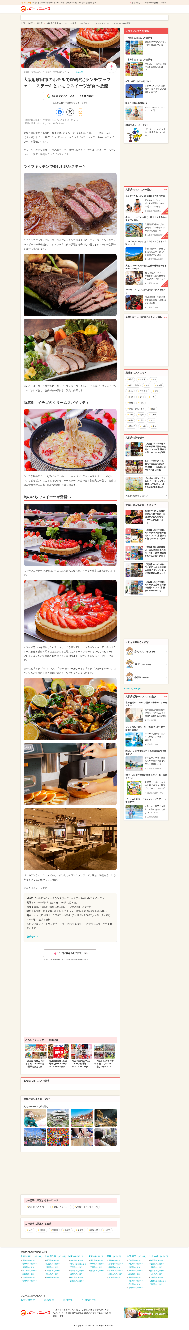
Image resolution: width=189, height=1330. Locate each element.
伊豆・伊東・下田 (136, 409)
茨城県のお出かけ (77, 1281)
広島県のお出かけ (135, 1260)
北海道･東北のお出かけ (31, 1256)
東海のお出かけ (96, 1256)
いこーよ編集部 (76, 72)
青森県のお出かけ (29, 1267)
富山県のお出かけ (53, 1274)
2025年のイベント (61, 1207)
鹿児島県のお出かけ (158, 1281)
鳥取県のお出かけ (135, 1271)
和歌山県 (94, 1230)
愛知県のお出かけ (97, 1260)
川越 (142, 420)
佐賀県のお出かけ (157, 1264)
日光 (152, 397)
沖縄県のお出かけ (157, 1284)
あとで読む (135, 3)
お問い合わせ (28, 1299)
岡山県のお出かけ (135, 1264)
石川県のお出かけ (53, 1271)
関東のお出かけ (76, 1256)
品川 (131, 403)
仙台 (131, 391)
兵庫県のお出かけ (116, 1267)
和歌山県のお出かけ (116, 1274)
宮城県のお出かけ (29, 1264)
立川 (142, 397)
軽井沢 (132, 426)
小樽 (144, 426)
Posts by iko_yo (132, 688)
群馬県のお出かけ (77, 1274)
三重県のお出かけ (97, 1267)
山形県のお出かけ (29, 1277)
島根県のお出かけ (135, 1274)
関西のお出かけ (114, 1256)
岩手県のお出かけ (29, 1271)
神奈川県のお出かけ (78, 1264)
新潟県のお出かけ (53, 1267)
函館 (154, 426)
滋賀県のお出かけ (116, 1277)
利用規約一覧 (89, 1299)
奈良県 (80, 1230)
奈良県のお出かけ (116, 1271)
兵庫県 (68, 1230)
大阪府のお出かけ (116, 1260)
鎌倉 (153, 409)
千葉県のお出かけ (77, 1267)
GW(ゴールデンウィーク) (87, 1207)
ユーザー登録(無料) (150, 3)
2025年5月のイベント (37, 1207)
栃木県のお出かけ (77, 1277)
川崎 (142, 403)
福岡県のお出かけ (157, 1260)
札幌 (131, 397)
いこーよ (27, 3)
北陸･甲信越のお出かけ (55, 1256)
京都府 (55, 1230)
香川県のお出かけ (135, 1284)
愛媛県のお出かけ (135, 1277)
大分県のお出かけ (157, 1274)
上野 (131, 414)
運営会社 (49, 1299)
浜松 (152, 420)
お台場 (159, 385)
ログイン (164, 3)
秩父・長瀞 (134, 385)
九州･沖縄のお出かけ (158, 1256)
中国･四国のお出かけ (136, 1256)
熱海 (142, 414)
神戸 (30, 1230)
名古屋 (143, 379)
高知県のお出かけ (135, 1281)
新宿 (156, 391)
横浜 (131, 379)
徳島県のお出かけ (135, 1288)
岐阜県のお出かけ (97, 1264)
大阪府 (42, 1230)
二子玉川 (144, 391)
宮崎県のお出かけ (157, 1277)
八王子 (153, 414)
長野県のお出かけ (53, 1260)
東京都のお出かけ (77, 1260)
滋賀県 (108, 1230)
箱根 (131, 420)
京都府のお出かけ (116, 1264)
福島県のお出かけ (29, 1281)
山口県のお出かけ (135, 1267)
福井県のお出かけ (53, 1277)
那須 (154, 379)
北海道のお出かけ (29, 1260)
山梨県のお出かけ (53, 1264)
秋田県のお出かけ (29, 1274)
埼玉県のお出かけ (77, 1271)
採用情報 (68, 1299)
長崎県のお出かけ (157, 1267)
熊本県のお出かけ (157, 1271)
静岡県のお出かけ (97, 1271)
